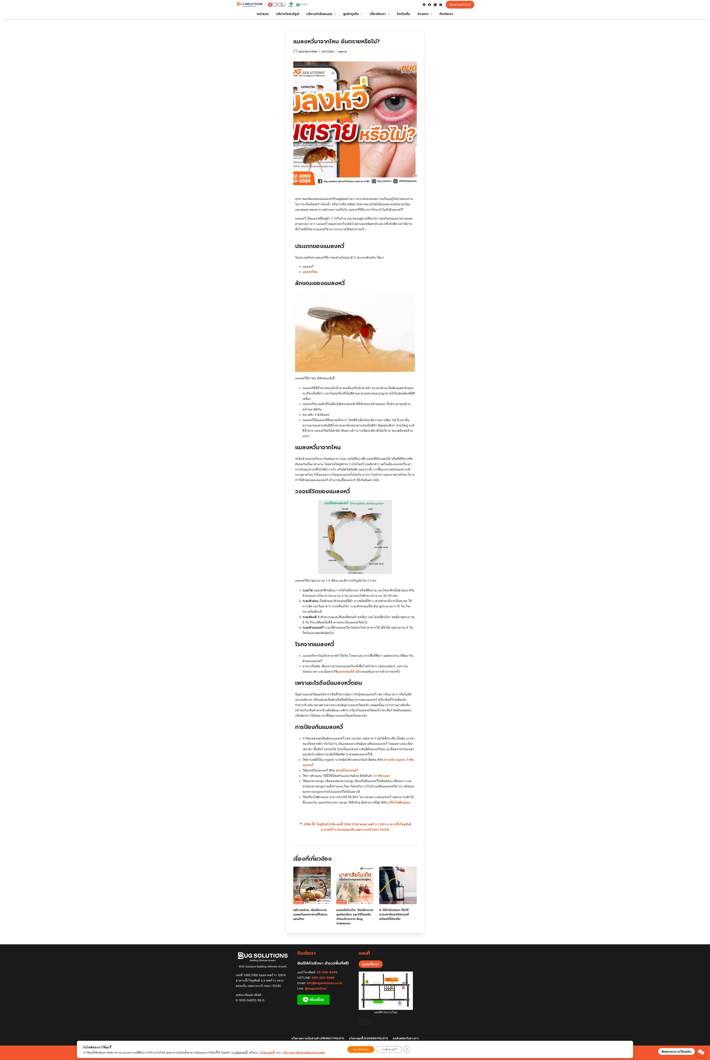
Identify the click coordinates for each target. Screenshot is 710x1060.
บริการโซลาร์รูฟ (287, 13)
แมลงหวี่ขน (309, 272)
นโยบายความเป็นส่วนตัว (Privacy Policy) (317, 1038)
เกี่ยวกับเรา (378, 13)
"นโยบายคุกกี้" (267, 1052)
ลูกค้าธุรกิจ (351, 13)
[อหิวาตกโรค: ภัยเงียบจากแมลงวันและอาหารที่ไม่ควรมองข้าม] (312, 885)
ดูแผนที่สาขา (370, 964)
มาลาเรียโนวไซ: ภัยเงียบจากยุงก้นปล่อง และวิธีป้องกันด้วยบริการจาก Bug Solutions (354, 917)
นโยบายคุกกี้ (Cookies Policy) (368, 1038)
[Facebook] (429, 4)
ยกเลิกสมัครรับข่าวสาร (406, 1038)
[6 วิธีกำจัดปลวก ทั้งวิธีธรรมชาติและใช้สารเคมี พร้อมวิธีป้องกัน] (398, 885)
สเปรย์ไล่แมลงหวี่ (347, 770)
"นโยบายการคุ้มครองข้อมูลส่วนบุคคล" (303, 1052)
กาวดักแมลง (382, 776)
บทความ (342, 51)
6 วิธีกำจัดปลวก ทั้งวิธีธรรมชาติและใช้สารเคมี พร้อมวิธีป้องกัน (394, 914)
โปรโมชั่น (403, 13)
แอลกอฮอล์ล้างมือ (349, 671)
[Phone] (435, 4)
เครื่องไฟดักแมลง (399, 802)
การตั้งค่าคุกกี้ (388, 1049)
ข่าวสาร (422, 13)
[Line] (424, 4)
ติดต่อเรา (446, 13)
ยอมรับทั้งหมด (361, 1049)
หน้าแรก (263, 13)
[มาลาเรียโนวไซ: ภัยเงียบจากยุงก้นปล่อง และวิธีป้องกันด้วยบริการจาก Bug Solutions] (355, 885)
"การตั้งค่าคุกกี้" (239, 1052)
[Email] (440, 4)
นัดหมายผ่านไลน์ (460, 4)
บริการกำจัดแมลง (319, 13)
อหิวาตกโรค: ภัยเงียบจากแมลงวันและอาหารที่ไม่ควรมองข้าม (310, 914)
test (365, 1022)
